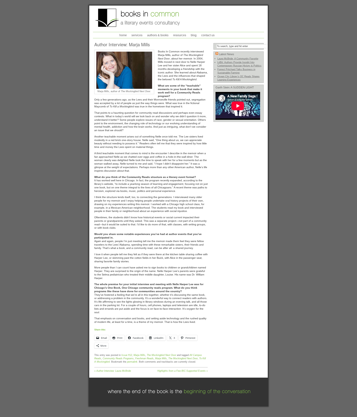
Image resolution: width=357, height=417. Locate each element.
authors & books (157, 35)
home (123, 35)
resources (179, 35)
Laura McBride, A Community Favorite (237, 58)
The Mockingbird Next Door (161, 355)
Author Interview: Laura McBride (112, 370)
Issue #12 (126, 355)
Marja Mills (139, 355)
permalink (132, 361)
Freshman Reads (144, 358)
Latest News (226, 54)
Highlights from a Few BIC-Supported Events (182, 370)
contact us (208, 35)
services (136, 35)
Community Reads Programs (118, 358)
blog (194, 35)
